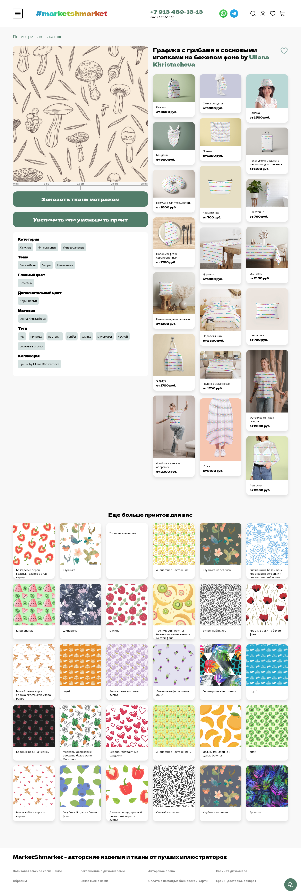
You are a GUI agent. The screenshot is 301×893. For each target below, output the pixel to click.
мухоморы (104, 336)
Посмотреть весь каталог (38, 36)
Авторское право (161, 871)
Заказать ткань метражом (80, 199)
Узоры (46, 265)
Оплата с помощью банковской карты (178, 881)
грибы (71, 336)
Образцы (20, 881)
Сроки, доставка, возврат (236, 881)
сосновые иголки (31, 346)
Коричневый (28, 301)
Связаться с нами (94, 881)
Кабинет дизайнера (231, 871)
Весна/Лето (28, 265)
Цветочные (65, 265)
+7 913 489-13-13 (176, 11)
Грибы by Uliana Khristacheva (39, 364)
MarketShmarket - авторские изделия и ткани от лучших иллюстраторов (120, 856)
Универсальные (73, 247)
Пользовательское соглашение (37, 871)
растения (54, 336)
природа (36, 336)
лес (22, 336)
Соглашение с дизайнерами (102, 871)
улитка (86, 336)
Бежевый (26, 283)
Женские (25, 247)
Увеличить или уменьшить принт (80, 219)
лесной (123, 336)
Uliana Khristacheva (33, 319)
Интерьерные (47, 247)
